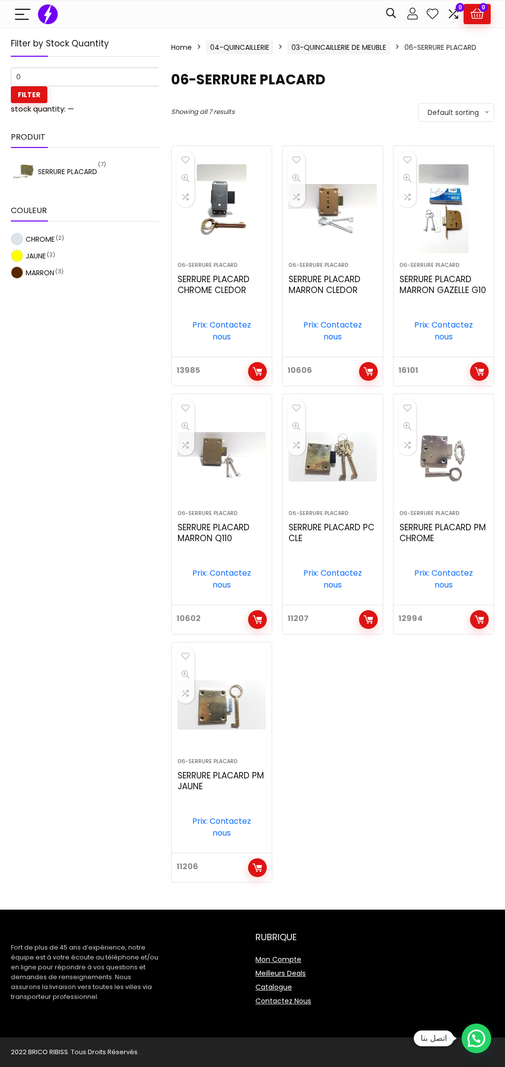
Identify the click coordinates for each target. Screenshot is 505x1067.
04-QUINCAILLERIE (239, 47)
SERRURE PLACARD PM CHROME (442, 532)
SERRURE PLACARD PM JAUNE (221, 781)
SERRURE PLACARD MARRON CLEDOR (325, 284)
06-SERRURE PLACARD (207, 265)
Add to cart (257, 371)
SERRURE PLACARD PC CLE (331, 532)
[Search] (391, 14)
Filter (29, 95)
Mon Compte (278, 959)
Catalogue (273, 987)
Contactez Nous (283, 1001)
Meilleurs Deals (280, 973)
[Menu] (23, 14)
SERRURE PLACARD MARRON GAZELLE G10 (442, 284)
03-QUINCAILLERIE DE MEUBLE (338, 47)
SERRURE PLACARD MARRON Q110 (214, 532)
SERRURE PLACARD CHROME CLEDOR (214, 284)
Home (181, 47)
